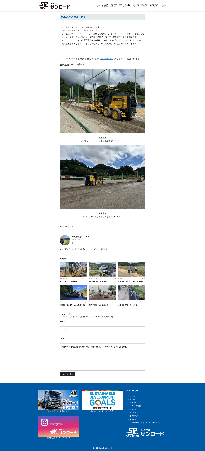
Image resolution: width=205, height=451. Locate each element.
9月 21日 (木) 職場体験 (68, 281)
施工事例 (144, 5)
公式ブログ (154, 5)
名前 (62, 321)
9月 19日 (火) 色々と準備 (127, 305)
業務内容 (114, 5)
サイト (62, 338)
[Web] (72, 243)
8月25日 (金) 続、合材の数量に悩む (74, 305)
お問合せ (163, 5)
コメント (63, 351)
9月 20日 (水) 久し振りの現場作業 (130, 281)
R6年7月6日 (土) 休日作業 (98, 305)
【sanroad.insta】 (106, 59)
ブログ (72, 226)
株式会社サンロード (105, 448)
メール (63, 330)
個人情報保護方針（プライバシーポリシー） (145, 422)
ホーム (97, 5)
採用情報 (136, 5)
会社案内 (105, 5)
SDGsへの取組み (125, 5)
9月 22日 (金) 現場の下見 (98, 281)
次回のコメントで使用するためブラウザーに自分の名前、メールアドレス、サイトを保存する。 (95, 347)
